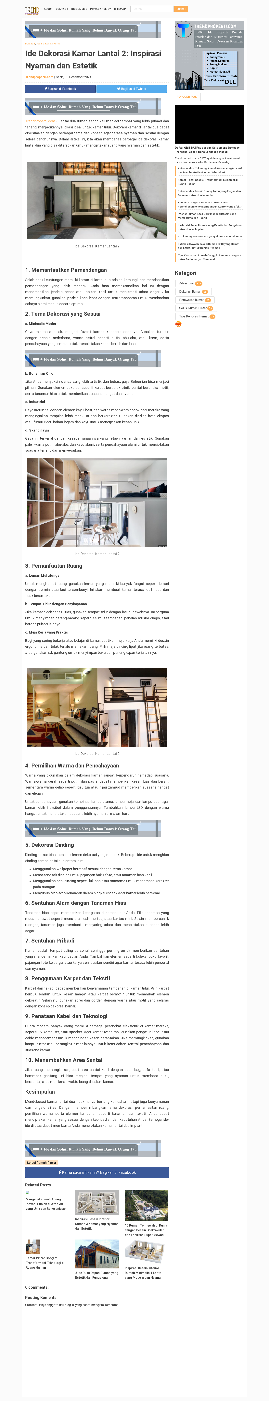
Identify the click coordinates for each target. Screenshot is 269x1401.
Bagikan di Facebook (99, 1172)
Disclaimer (79, 8)
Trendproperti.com (39, 77)
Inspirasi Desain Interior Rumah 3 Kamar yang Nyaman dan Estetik (97, 1223)
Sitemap (120, 8)
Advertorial (190, 283)
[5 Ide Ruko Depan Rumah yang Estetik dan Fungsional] (97, 1254)
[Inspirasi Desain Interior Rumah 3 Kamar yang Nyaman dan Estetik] (97, 1202)
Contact (62, 8)
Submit (181, 8)
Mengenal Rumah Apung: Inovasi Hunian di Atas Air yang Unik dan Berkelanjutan (46, 1204)
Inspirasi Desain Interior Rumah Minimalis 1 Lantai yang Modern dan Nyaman (143, 1272)
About (48, 8)
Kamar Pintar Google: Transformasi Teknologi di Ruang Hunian (45, 1262)
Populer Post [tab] (188, 97)
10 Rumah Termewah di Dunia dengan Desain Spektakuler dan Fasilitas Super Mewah (146, 1230)
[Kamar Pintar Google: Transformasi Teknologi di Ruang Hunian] (33, 1246)
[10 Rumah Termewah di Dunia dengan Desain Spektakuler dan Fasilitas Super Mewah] (146, 1205)
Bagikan (61, 89)
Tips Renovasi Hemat (196, 316)
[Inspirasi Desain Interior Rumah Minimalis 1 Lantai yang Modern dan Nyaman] (146, 1251)
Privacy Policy (100, 8)
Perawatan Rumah (194, 300)
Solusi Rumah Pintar (41, 1163)
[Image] (209, 124)
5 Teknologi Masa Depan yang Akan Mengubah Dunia (210, 236)
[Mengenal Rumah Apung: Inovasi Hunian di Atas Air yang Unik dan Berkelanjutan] (27, 1192)
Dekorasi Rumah (192, 291)
